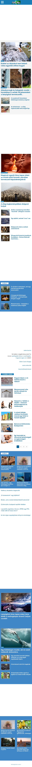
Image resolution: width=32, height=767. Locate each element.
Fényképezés (4, 172)
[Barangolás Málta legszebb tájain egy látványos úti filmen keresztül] (24, 742)
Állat (2, 61)
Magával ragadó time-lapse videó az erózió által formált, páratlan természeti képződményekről (15, 177)
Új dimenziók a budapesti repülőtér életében (13, 504)
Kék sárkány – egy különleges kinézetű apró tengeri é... (7, 484)
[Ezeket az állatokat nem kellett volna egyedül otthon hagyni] (16, 52)
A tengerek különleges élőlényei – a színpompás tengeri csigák (19, 297)
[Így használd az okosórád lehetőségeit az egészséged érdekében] (7, 439)
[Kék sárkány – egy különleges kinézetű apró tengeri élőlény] (8, 477)
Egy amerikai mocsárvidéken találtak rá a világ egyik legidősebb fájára (20, 657)
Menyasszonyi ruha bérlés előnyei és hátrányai (21, 391)
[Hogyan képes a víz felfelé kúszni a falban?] (7, 381)
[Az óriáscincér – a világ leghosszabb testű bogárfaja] (5, 109)
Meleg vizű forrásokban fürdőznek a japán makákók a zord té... (24, 468)
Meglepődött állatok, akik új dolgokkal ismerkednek (7, 468)
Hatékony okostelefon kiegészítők (10, 490)
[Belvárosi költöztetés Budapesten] (7, 427)
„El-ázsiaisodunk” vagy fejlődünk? (10, 495)
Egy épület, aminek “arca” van (20, 218)
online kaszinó (27, 350)
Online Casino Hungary (25, 361)
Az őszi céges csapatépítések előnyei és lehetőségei (15, 515)
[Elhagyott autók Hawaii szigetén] (8, 742)
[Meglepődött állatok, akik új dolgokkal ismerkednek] (8, 461)
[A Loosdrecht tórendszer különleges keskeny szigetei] (5, 100)
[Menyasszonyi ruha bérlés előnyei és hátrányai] (7, 393)
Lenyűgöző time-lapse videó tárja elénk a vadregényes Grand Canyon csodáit (15, 616)
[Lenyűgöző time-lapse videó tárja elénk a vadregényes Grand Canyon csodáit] (16, 602)
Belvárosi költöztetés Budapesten (22, 425)
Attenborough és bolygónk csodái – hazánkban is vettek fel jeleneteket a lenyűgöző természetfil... (16, 92)
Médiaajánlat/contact (16, 764)
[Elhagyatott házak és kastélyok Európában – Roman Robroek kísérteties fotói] (5, 238)
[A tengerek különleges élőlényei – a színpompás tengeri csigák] (5, 297)
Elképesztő (3, 87)
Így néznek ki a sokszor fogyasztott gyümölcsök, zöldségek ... (24, 732)
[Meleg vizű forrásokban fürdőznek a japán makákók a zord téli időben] (24, 461)
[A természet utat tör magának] (5, 666)
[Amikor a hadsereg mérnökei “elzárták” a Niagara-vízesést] (5, 212)
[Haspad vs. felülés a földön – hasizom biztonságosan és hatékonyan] (7, 404)
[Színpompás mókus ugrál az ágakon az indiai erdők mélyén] (5, 675)
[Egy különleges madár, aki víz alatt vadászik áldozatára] (16, 638)
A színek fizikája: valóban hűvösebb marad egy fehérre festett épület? (21, 415)
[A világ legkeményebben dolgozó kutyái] (16, 192)
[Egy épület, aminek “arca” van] (5, 221)
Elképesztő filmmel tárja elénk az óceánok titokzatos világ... (23, 484)
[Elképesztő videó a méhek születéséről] (5, 229)
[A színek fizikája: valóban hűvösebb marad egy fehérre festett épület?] (7, 416)
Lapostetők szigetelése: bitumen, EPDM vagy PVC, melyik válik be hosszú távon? (15, 509)
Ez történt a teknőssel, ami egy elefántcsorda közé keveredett (21, 288)
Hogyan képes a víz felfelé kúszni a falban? (21, 379)
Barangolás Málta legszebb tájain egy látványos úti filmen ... (23, 749)
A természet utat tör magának (20, 664)
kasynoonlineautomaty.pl (24, 369)
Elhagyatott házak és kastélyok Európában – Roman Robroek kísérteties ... (21, 237)
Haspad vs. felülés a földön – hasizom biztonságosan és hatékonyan (21, 403)
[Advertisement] (16, 23)
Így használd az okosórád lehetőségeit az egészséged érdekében (22, 438)
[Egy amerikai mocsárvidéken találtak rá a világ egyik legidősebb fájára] (5, 658)
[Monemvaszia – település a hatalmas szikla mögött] (5, 306)
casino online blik (26, 365)
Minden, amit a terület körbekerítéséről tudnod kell (15, 500)
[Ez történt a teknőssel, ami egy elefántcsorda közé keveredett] (5, 289)
